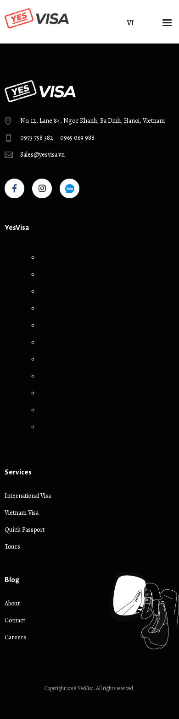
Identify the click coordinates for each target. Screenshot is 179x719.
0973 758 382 (36, 137)
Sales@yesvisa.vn (42, 154)
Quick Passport (25, 529)
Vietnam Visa (22, 512)
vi (130, 22)
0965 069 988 (77, 137)
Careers (15, 637)
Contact (15, 620)
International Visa (28, 495)
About (12, 603)
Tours (12, 546)
